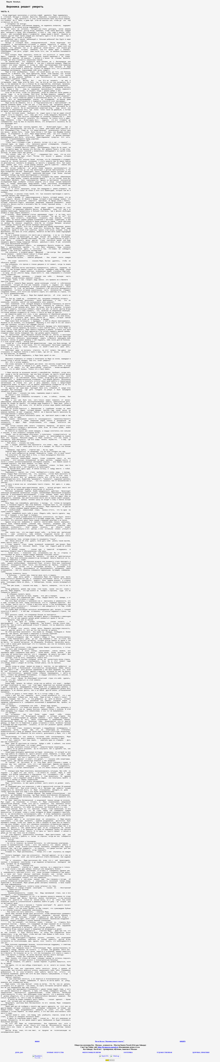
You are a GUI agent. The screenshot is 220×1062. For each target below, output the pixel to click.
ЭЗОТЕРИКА (128, 1052)
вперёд (182, 1041)
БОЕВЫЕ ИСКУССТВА (55, 1052)
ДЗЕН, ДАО (19, 1052)
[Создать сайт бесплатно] (110, 1060)
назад (37, 1041)
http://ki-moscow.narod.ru (108, 1047)
